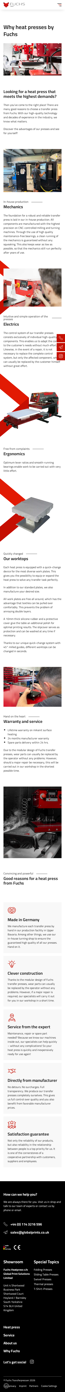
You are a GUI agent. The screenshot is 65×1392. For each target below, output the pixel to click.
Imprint (23, 1386)
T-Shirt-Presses (43, 1288)
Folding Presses (43, 1269)
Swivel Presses (42, 1279)
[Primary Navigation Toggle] (59, 4)
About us (10, 1343)
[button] (6, 1386)
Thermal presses (43, 1284)
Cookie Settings (49, 1386)
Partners (33, 1386)
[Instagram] (32, 1362)
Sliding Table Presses (46, 1274)
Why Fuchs (11, 1351)
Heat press (11, 1327)
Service (9, 1335)
